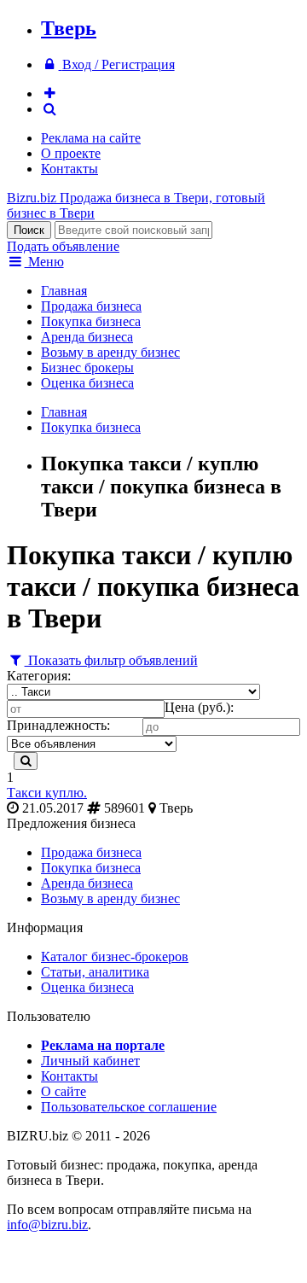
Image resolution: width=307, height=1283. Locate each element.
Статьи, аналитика (95, 972)
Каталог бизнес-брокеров (114, 956)
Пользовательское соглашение (129, 1106)
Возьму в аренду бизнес (110, 352)
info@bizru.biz (47, 1224)
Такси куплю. (47, 792)
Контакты (69, 168)
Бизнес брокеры (87, 367)
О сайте (63, 1091)
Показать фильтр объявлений (111, 660)
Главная (64, 290)
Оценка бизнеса (87, 383)
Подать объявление (63, 246)
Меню (44, 261)
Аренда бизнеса (87, 336)
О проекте (71, 153)
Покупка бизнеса (91, 321)
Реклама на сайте (91, 138)
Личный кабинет (90, 1060)
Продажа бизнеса (91, 306)
